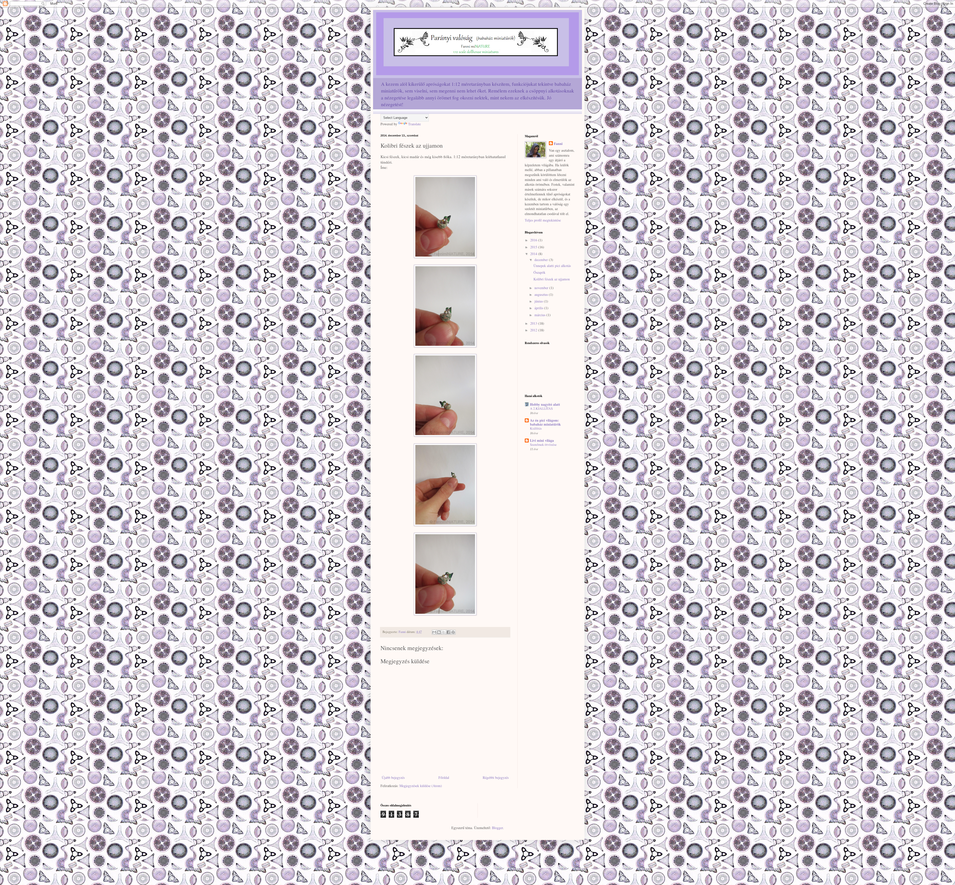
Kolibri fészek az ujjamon (551, 279)
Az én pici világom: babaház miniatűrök (545, 422)
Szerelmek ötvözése (543, 444)
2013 (534, 323)
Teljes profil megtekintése (543, 220)
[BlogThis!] (438, 632)
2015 (534, 247)
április (539, 308)
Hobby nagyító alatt (545, 404)
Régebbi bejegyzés (496, 777)
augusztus (541, 294)
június (539, 301)
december (541, 259)
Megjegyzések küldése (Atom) (420, 785)
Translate (414, 124)
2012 (534, 330)
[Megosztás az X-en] (443, 632)
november (541, 287)
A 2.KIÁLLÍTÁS (541, 408)
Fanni (558, 143)
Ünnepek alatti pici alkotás (552, 265)
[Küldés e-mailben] (434, 632)
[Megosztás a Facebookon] (448, 632)
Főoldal (443, 777)
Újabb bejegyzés (393, 777)
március (540, 314)
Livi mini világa (542, 440)
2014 (534, 253)
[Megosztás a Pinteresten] (453, 632)
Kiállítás (536, 428)
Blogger (497, 827)
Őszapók (539, 272)
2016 (534, 240)
